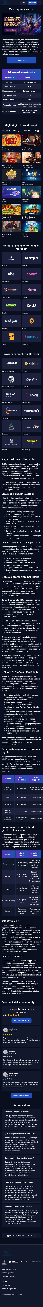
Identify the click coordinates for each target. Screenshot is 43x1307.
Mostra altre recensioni (21, 1095)
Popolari (5, 130)
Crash (25, 130)
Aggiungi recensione (21, 1020)
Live (14, 130)
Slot (35, 130)
